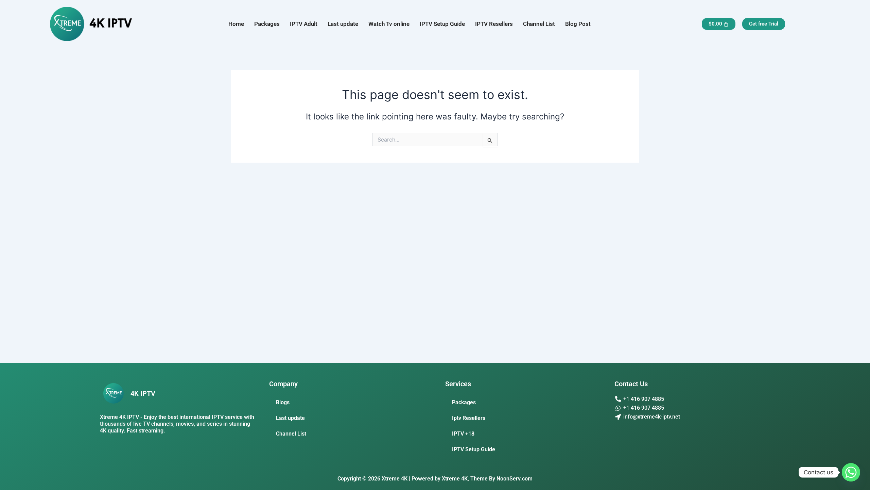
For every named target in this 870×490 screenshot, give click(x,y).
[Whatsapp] (851, 472)
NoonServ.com (515, 478)
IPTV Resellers (494, 23)
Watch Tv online (389, 23)
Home (236, 23)
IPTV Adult (303, 23)
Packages (267, 23)
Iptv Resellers (468, 418)
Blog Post (578, 23)
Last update (343, 23)
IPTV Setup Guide (442, 23)
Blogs (283, 402)
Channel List (539, 23)
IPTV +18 (463, 433)
